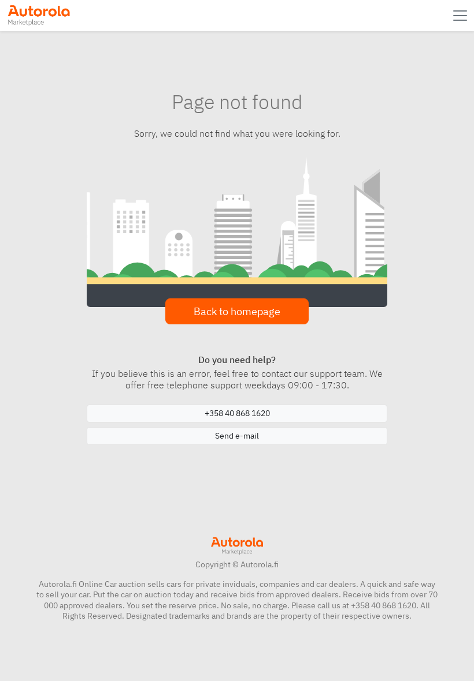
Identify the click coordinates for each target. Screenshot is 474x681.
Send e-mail (237, 436)
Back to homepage (237, 311)
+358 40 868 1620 (237, 413)
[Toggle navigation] (461, 16)
